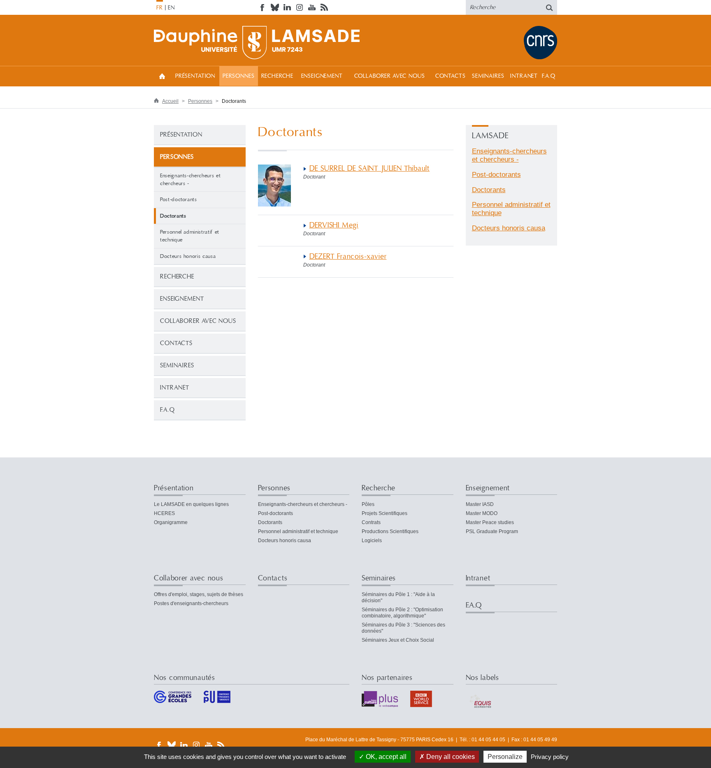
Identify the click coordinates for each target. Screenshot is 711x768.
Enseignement (322, 76)
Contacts (450, 76)
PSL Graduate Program (492, 531)
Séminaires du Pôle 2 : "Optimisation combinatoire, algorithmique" (402, 613)
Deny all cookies (450, 756)
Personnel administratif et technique (189, 236)
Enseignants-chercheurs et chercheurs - (190, 179)
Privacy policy (550, 756)
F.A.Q (548, 76)
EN (171, 8)
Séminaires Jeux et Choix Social (398, 640)
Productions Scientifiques (390, 531)
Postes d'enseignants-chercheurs (191, 603)
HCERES (164, 513)
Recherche (277, 76)
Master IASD (480, 504)
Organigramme (171, 522)
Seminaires (488, 76)
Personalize (505, 756)
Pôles (368, 504)
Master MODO (481, 513)
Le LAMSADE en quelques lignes (191, 504)
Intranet (524, 76)
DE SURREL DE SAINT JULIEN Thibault (369, 168)
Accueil (162, 76)
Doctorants (489, 190)
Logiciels (372, 540)
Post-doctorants (178, 199)
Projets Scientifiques (384, 513)
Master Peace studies (490, 522)
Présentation (195, 76)
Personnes (239, 76)
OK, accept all (385, 756)
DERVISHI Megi (334, 225)
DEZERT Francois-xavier (348, 256)
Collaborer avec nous (389, 76)
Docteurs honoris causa (188, 256)
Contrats (371, 522)
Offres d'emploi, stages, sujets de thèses (198, 594)
